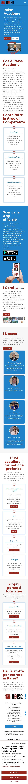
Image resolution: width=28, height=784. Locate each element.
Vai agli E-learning (14, 550)
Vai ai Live (14, 531)
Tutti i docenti (7, 348)
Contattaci (15, 38)
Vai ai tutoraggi (14, 572)
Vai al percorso (14, 616)
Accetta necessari (14, 778)
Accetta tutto (14, 772)
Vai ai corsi (7, 38)
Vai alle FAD (14, 506)
